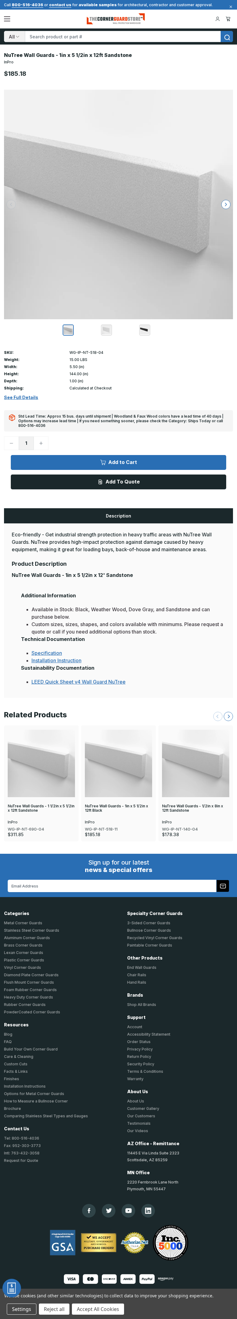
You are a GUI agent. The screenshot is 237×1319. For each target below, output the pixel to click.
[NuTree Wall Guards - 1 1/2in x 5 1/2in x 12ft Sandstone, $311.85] (41, 763)
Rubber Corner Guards (25, 1004)
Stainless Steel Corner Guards (31, 930)
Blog (8, 1034)
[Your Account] (217, 19)
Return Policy (139, 1056)
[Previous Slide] (217, 716)
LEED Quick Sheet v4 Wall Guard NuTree (78, 682)
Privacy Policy (140, 1049)
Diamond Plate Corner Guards (31, 975)
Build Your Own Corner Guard (31, 1049)
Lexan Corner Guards (23, 952)
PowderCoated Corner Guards (32, 1012)
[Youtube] (128, 1210)
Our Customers (141, 1116)
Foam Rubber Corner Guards (30, 989)
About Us (135, 1101)
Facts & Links (16, 1071)
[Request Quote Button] (11, 1288)
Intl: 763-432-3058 (22, 1153)
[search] (227, 36)
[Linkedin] (148, 1211)
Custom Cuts (15, 1064)
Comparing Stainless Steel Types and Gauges (46, 1116)
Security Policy (140, 1064)
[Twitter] (109, 1210)
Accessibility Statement (148, 1034)
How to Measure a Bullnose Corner (36, 1101)
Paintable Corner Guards (149, 945)
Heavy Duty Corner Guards (28, 997)
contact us (60, 4)
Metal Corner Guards (23, 923)
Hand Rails (136, 982)
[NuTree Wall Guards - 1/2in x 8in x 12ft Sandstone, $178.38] (195, 763)
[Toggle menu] (7, 18)
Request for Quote (21, 1160)
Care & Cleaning (18, 1056)
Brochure (12, 1108)
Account (134, 1027)
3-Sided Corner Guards (148, 923)
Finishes (11, 1078)
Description (118, 515)
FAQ (8, 1041)
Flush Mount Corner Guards (29, 982)
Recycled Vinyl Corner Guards (154, 937)
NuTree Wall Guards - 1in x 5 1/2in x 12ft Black (116, 808)
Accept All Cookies (98, 1309)
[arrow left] (11, 204)
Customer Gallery (143, 1108)
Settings (21, 1309)
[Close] (230, 6)
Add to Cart (122, 462)
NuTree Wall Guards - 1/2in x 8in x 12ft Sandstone (192, 808)
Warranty (135, 1078)
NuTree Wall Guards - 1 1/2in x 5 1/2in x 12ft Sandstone (41, 808)
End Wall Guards (141, 967)
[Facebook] (89, 1210)
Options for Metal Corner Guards (34, 1093)
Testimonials (139, 1123)
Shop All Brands (141, 1004)
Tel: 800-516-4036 (21, 1138)
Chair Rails (136, 975)
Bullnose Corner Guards (149, 930)
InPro (9, 62)
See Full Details (21, 397)
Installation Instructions (25, 1086)
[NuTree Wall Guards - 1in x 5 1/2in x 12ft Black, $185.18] (118, 763)
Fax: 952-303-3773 (22, 1145)
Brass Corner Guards (23, 945)
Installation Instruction (56, 660)
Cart (229, 19)
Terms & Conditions (145, 1071)
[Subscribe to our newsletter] (222, 886)
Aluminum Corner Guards (27, 937)
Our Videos (137, 1130)
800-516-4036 (27, 4)
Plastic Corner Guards (24, 960)
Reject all (54, 1309)
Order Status (139, 1041)
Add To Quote (123, 482)
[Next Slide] (228, 716)
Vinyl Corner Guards (22, 967)
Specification (46, 653)
